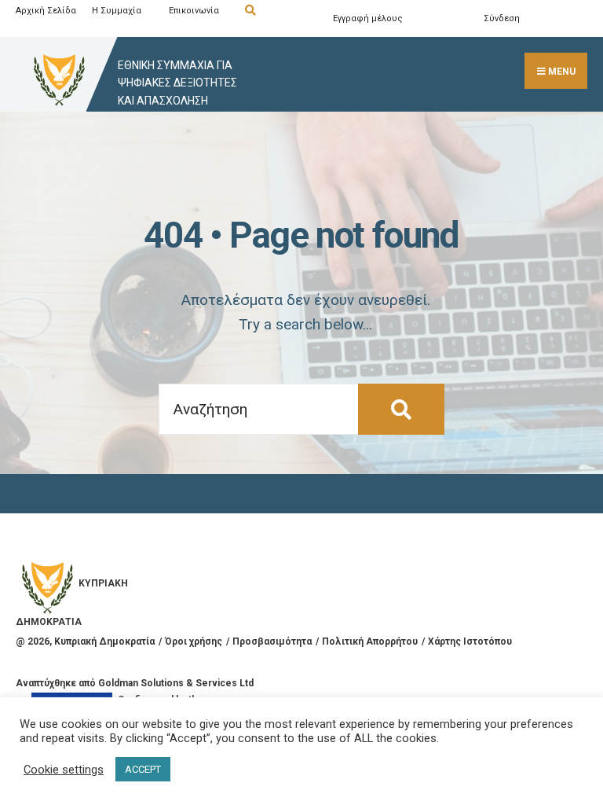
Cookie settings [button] (64, 770)
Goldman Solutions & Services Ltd (176, 683)
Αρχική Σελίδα (46, 11)
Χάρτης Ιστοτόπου (470, 641)
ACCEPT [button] (143, 769)
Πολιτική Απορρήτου (370, 641)
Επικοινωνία (194, 11)
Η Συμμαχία (116, 11)
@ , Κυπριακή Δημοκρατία (85, 641)
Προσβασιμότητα (272, 641)
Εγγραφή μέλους (368, 18)
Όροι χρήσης (193, 641)
